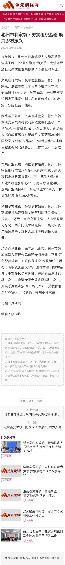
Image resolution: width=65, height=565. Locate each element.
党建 (23, 400)
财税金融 (38, 14)
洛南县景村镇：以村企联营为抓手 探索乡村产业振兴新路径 (43, 471)
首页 (17, 27)
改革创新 (28, 14)
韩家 (39, 400)
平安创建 (7, 19)
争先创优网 (12, 558)
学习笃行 (17, 14)
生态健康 (49, 14)
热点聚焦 (7, 14)
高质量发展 (50, 19)
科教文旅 (59, 14)
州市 (31, 400)
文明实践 (17, 19)
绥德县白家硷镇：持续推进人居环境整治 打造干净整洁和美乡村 (43, 447)
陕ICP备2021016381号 (45, 558)
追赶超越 (38, 19)
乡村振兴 (28, 19)
